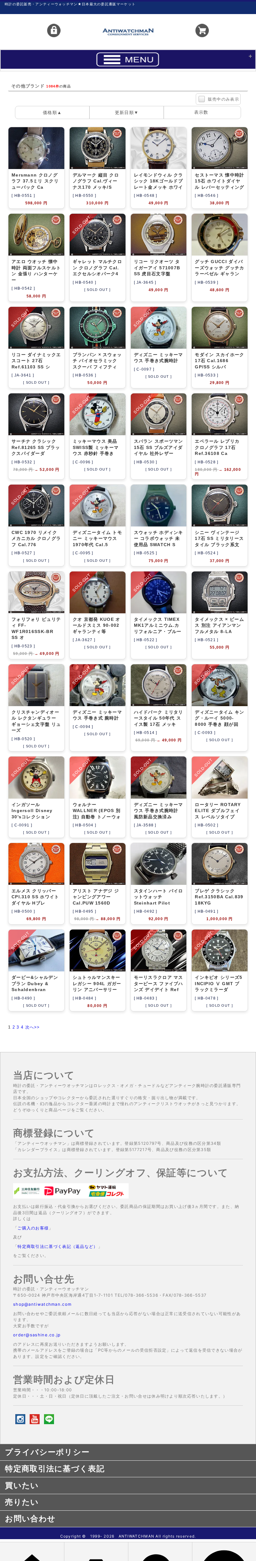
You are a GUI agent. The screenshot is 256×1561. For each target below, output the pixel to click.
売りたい (22, 1502)
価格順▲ (52, 112)
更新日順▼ (127, 112)
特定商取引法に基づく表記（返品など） (57, 1246)
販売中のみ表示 (223, 99)
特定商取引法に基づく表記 (55, 1468)
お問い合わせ (30, 1518)
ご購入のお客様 (33, 1227)
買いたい (22, 1485)
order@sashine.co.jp (37, 1334)
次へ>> (32, 1027)
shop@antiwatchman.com (42, 1304)
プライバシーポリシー (47, 1452)
